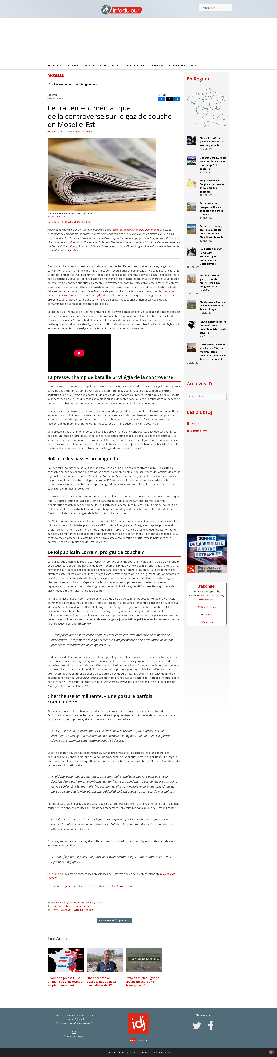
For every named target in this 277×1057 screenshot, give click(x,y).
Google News (208, 607)
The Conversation (122, 886)
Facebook (207, 622)
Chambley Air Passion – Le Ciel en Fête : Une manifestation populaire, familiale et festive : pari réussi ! (213, 352)
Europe (73, 65)
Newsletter (208, 599)
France (53, 65)
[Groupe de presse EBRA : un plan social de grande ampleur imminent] (66, 960)
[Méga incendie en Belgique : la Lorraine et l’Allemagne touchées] (191, 189)
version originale (61, 886)
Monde (89, 65)
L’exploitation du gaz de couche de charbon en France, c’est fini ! (142, 981)
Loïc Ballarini (56, 221)
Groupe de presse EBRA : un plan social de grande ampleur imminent (65, 981)
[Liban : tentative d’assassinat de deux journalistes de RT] (105, 960)
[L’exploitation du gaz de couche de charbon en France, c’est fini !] (144, 960)
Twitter (207, 614)
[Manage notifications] (271, 1052)
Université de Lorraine (77, 221)
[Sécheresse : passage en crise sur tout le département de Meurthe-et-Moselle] (191, 234)
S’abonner (181, 65)
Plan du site (145, 1052)
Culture (72, 902)
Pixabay (51, 216)
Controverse (58, 906)
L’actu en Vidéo (135, 65)
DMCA (132, 1041)
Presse (86, 906)
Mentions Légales (162, 1052)
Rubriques (107, 65)
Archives (133, 1052)
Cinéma (157, 65)
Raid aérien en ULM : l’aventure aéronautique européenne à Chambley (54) (211, 256)
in (177, 99)
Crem (73, 246)
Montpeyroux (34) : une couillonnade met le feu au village (213, 305)
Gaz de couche (74, 906)
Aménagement (85, 84)
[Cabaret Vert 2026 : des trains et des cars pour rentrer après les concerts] (191, 166)
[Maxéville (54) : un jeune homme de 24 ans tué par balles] (191, 146)
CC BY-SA (60, 216)
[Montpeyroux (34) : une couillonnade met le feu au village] (191, 310)
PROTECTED (142, 1041)
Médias (99, 902)
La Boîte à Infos (198, 430)
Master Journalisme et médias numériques (134, 229)
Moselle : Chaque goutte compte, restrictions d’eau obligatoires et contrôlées (210, 283)
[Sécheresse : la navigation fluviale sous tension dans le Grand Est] (191, 212)
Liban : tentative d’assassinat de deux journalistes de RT (101, 981)
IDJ (49, 84)
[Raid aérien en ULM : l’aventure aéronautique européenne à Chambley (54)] (191, 257)
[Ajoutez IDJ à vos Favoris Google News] (55, 98)
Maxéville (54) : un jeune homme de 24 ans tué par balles (211, 141)
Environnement (64, 84)
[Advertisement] (138, 40)
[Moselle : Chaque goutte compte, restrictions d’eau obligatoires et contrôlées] (191, 284)
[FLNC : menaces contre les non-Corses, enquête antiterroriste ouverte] (191, 330)
